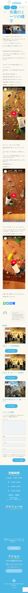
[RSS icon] (15, 587)
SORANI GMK (15, 313)
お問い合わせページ (15, 567)
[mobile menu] (26, 2)
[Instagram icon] (14, 587)
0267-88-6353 (16, 564)
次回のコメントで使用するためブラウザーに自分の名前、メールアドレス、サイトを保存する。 (14, 455)
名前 (4, 436)
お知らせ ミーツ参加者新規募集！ (11, 346)
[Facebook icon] (12, 587)
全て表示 (22, 7)
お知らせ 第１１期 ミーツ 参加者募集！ (13, 372)
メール (5, 442)
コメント (5, 419)
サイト (4, 448)
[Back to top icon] (14, 580)
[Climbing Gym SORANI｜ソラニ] (14, 2)
